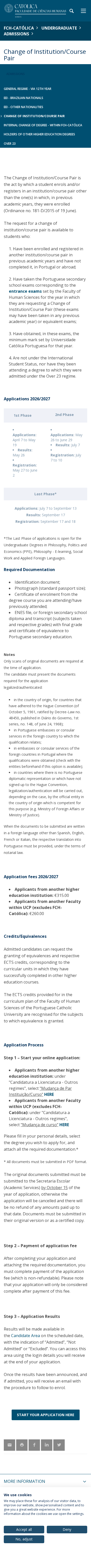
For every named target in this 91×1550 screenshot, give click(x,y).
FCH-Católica (19, 28)
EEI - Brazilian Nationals (23, 98)
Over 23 (10, 143)
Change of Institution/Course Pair (34, 116)
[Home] (35, 11)
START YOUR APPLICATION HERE (45, 1414)
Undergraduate (59, 28)
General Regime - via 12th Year (27, 89)
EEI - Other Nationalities (23, 107)
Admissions (16, 34)
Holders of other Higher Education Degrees (39, 134)
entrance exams (25, 291)
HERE (49, 1094)
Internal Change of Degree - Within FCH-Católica (43, 125)
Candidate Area (25, 1335)
